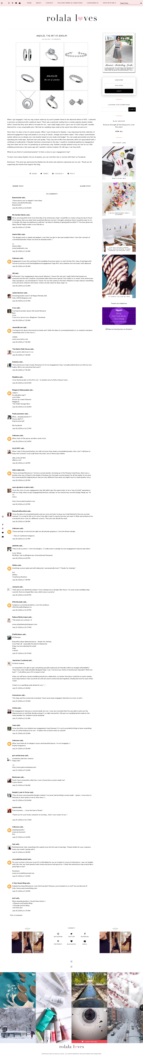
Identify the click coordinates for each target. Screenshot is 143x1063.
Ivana (14, 725)
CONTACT (49, 3)
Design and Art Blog (22, 905)
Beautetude (16, 197)
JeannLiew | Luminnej (20, 660)
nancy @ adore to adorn (21, 487)
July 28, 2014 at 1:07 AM (21, 227)
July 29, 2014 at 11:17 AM (21, 820)
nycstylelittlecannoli (19, 859)
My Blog (15, 555)
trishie (14, 708)
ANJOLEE (43, 32)
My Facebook (17, 425)
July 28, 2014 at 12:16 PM (21, 441)
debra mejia (16, 470)
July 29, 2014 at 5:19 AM (21, 701)
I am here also (17, 908)
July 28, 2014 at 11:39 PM (21, 610)
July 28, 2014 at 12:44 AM (21, 208)
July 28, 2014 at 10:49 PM (21, 595)
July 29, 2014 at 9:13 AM (21, 770)
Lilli (13, 273)
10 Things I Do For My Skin (119, 296)
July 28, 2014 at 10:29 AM (21, 383)
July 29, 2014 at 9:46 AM (21, 785)
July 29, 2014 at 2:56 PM (21, 837)
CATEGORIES (92, 3)
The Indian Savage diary (21, 404)
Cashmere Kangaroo (27, 536)
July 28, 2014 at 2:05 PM (21, 480)
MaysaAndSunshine (19, 511)
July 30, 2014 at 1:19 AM (21, 911)
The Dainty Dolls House (21, 349)
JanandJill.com (17, 327)
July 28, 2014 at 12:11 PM (21, 428)
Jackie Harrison (17, 293)
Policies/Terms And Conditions (90, 1053)
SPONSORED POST (58, 32)
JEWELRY (49, 32)
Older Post (85, 186)
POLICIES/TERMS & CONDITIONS (70, 3)
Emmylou (15, 362)
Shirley (14, 565)
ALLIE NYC (16, 448)
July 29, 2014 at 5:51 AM (21, 718)
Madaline (15, 377)
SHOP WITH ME (108, 3)
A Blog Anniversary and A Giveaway (119, 213)
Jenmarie (15, 587)
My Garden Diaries (19, 215)
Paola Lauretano (18, 414)
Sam (13, 844)
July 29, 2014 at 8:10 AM (21, 733)
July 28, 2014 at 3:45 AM (21, 266)
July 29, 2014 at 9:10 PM (21, 891)
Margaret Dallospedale (20, 390)
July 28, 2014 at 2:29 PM (21, 504)
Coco (14, 308)
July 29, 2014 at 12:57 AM (21, 627)
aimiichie (15, 546)
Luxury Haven (17, 782)
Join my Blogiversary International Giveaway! (36, 555)
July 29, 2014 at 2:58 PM (21, 852)
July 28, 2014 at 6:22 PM (21, 558)
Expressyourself (18, 421)
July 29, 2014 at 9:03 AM (21, 748)
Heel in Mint (16, 234)
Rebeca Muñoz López (20, 617)
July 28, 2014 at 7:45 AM (21, 370)
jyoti (14, 898)
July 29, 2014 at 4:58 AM (21, 688)
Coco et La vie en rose (20, 317)
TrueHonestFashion (19, 577)
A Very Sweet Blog (19, 883)
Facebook (41, 317)
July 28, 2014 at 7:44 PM (21, 580)
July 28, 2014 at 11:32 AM (21, 407)
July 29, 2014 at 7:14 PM (21, 876)
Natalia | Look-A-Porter (20, 792)
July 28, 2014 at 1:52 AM (21, 251)
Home (29, 3)
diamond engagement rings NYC (47, 263)
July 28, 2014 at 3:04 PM (21, 521)
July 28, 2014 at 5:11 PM (21, 539)
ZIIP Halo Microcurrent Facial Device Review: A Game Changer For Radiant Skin (119, 249)
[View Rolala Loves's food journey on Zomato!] (119, 329)
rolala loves (59, 1053)
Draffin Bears (17, 634)
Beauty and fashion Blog (23, 903)
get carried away (18, 755)
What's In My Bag (119, 178)
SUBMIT (119, 91)
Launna (15, 807)
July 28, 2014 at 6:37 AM (21, 301)
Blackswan (16, 777)
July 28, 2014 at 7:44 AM (21, 355)
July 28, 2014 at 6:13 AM (21, 286)
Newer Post (18, 186)
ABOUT (38, 3)
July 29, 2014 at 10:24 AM (21, 800)
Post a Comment (16, 915)
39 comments (56, 39)
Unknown (15, 258)
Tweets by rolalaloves (119, 303)
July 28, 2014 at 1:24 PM (21, 463)
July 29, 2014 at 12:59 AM (21, 653)
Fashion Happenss (19, 745)
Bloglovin (33, 317)
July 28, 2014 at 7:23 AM (21, 320)
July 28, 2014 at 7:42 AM (21, 342)
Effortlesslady (17, 602)
